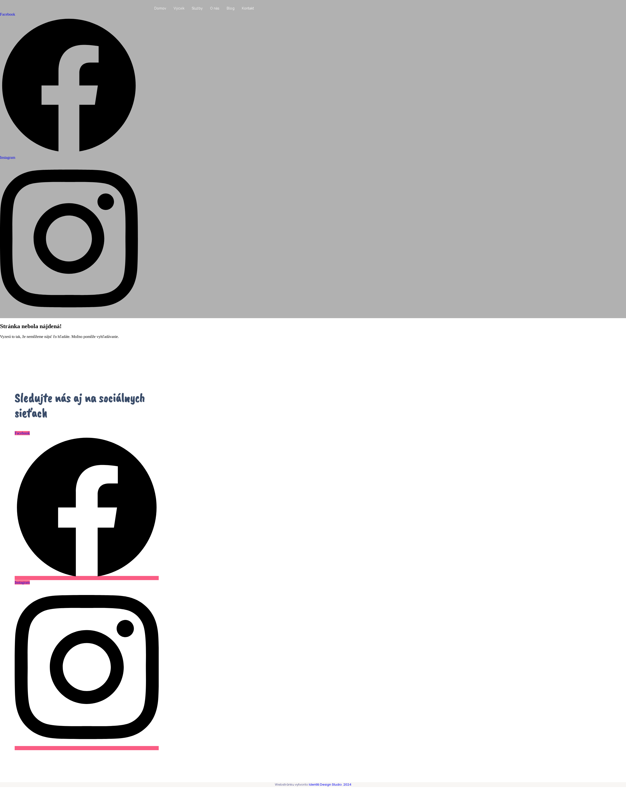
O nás (214, 8)
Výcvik (179, 8)
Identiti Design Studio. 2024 (329, 784)
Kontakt (248, 8)
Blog (231, 8)
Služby (197, 8)
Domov (160, 8)
